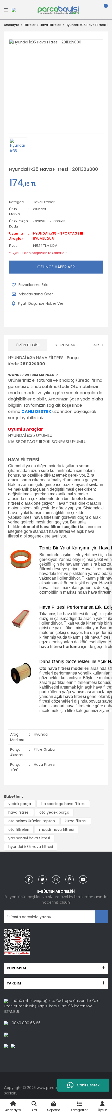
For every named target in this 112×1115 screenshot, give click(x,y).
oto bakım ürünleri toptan (31, 821)
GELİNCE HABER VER (56, 267)
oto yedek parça (54, 812)
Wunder (39, 208)
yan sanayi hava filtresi (29, 838)
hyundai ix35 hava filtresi (30, 846)
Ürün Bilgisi (28, 345)
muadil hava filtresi (56, 829)
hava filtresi (18, 812)
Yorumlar (65, 345)
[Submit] (101, 916)
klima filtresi (75, 821)
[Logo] (58, 9)
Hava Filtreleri (44, 201)
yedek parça (19, 803)
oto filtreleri (18, 829)
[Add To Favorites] (30, 284)
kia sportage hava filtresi (63, 803)
